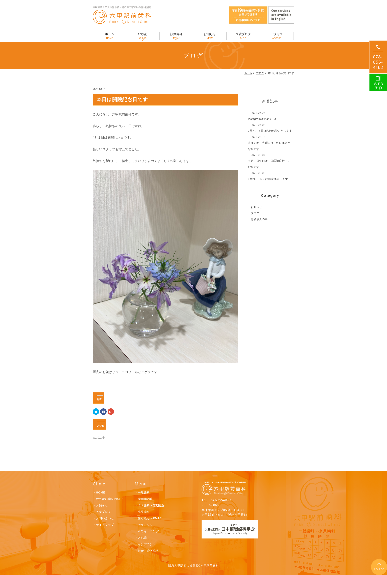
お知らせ (210, 35)
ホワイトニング (148, 531)
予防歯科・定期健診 (151, 505)
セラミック (145, 524)
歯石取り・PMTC (150, 518)
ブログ (260, 73)
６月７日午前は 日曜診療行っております (269, 161)
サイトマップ (105, 524)
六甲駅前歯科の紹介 (109, 499)
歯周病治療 (145, 499)
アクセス (277, 35)
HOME (100, 492)
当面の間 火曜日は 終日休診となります (269, 143)
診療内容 (176, 35)
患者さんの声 (259, 219)
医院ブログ (243, 35)
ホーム (109, 35)
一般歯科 (144, 492)
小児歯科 (144, 511)
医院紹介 (143, 35)
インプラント (147, 544)
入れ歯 (142, 537)
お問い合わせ (105, 518)
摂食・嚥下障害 (148, 550)
